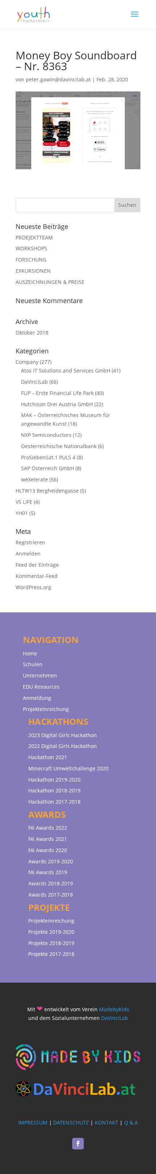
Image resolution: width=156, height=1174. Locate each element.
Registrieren (30, 542)
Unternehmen (40, 675)
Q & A (131, 1122)
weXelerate (34, 479)
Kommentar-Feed (37, 576)
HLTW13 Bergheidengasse (47, 490)
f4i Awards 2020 (47, 850)
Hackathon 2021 (47, 757)
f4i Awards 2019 (47, 872)
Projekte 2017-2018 (51, 953)
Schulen (32, 664)
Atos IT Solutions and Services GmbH (65, 370)
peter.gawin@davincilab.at (58, 79)
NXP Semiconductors (46, 434)
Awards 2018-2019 (50, 883)
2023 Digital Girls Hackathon (62, 735)
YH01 (22, 513)
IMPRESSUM (33, 1122)
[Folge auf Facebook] (78, 1143)
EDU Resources (41, 686)
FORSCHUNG (31, 259)
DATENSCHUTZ (71, 1122)
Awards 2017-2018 (50, 894)
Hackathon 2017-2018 (54, 801)
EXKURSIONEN (33, 270)
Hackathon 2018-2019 (54, 790)
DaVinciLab (34, 381)
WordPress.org (33, 587)
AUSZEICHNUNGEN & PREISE (50, 281)
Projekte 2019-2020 (51, 931)
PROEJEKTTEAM (34, 237)
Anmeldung (37, 697)
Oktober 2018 (32, 332)
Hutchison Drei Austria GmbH (57, 404)
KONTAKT (106, 1122)
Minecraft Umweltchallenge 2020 (68, 768)
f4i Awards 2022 (47, 827)
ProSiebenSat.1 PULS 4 (48, 457)
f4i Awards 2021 (47, 838)
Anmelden (28, 553)
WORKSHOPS (31, 248)
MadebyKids (114, 1009)
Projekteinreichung (46, 709)
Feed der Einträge (37, 564)
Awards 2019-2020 (50, 861)
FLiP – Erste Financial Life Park (57, 393)
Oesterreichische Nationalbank (59, 446)
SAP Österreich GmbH (47, 468)
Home (30, 653)
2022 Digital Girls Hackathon (62, 746)
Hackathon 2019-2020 (54, 779)
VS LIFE (24, 501)
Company (27, 361)
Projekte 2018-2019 (51, 943)
